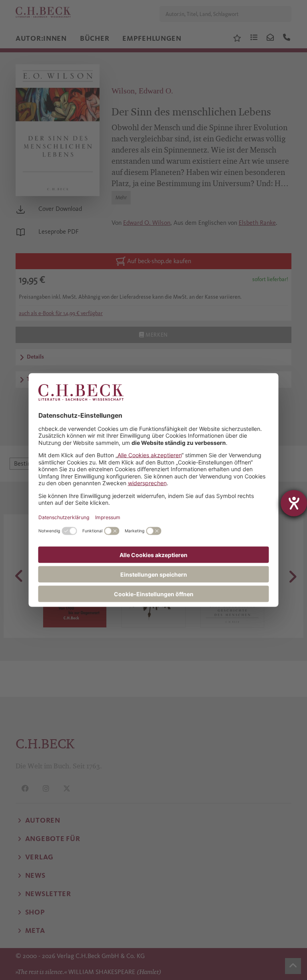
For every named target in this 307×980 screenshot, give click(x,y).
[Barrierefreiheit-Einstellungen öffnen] (294, 503)
